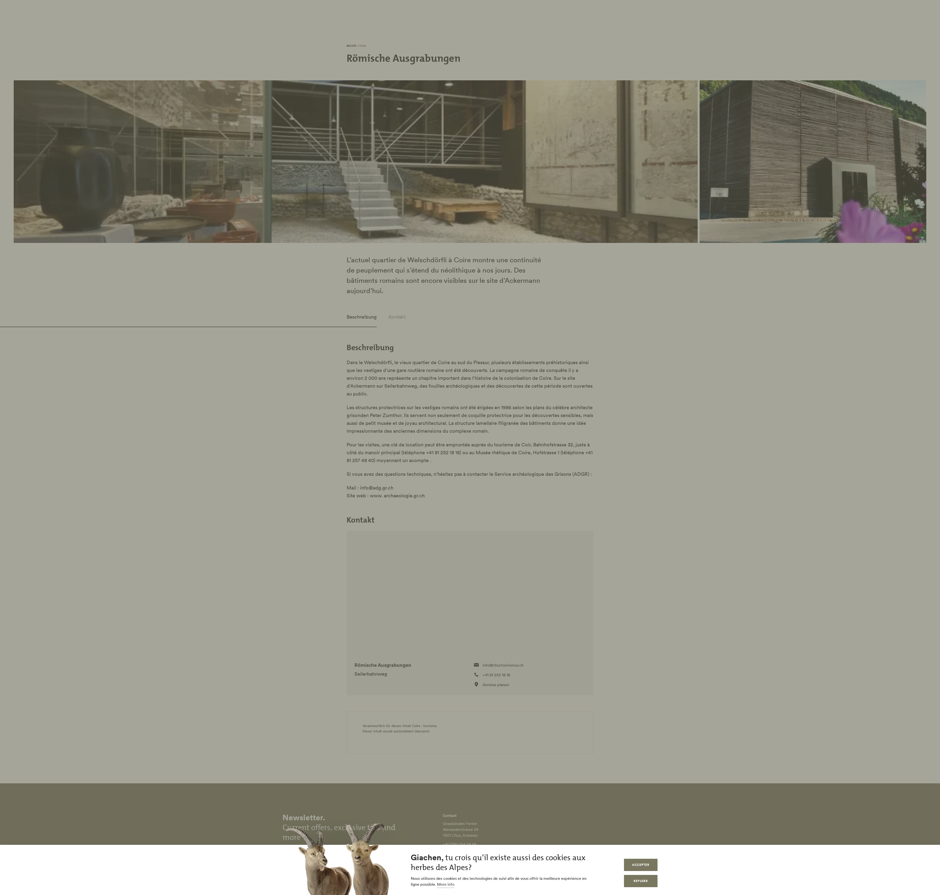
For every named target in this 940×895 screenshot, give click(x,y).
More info (445, 884)
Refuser (641, 881)
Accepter (640, 865)
